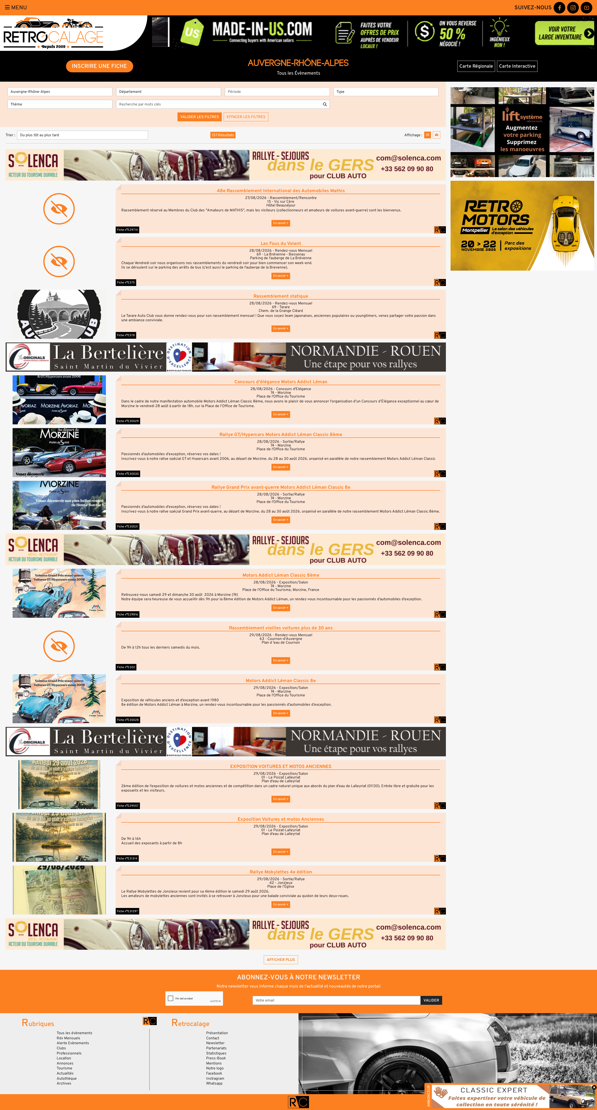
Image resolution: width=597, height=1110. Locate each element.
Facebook (214, 1073)
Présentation (217, 1033)
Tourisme (64, 1068)
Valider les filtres (199, 116)
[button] (59, 314)
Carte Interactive (517, 66)
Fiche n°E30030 (128, 474)
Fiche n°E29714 (127, 230)
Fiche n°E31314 (127, 858)
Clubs (61, 1048)
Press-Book (216, 1058)
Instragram (215, 1078)
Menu (18, 7)
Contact (212, 1038)
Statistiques (216, 1053)
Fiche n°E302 (126, 667)
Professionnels (69, 1053)
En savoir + (280, 223)
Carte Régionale (476, 66)
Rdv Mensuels (68, 1038)
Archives (64, 1083)
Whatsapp (214, 1083)
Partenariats (216, 1048)
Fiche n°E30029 (128, 421)
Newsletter (215, 1043)
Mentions (214, 1063)
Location (64, 1058)
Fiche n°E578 (126, 335)
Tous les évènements (74, 1033)
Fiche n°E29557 (128, 806)
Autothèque (67, 1078)
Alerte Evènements (73, 1043)
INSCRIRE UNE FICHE (99, 66)
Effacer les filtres (246, 116)
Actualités (65, 1073)
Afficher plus (281, 959)
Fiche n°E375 (126, 282)
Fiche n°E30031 (127, 526)
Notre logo (215, 1068)
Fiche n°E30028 (128, 720)
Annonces (65, 1063)
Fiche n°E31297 (127, 911)
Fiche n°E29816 (127, 614)
